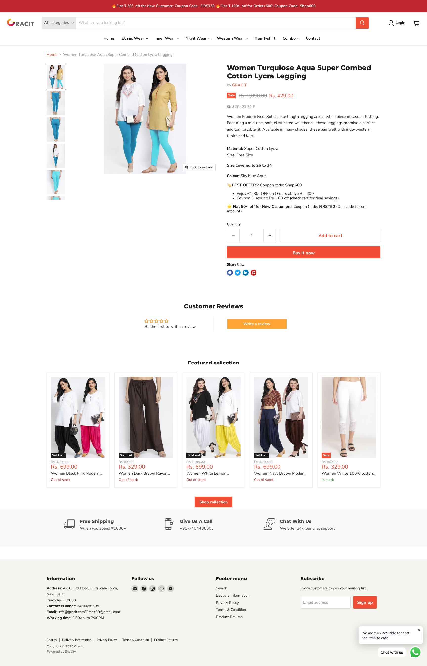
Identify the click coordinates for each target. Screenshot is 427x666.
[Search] (362, 23)
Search (221, 588)
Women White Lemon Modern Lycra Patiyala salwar (212, 473)
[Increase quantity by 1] (270, 235)
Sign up (365, 602)
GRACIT (239, 85)
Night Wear (196, 38)
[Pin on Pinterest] (253, 273)
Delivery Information (233, 595)
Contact (313, 38)
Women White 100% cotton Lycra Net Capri (347, 473)
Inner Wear (165, 38)
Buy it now (304, 253)
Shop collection (213, 502)
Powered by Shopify (61, 651)
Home (108, 38)
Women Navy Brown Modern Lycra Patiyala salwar (280, 473)
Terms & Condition (231, 609)
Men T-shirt (264, 38)
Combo (290, 38)
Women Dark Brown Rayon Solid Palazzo (143, 473)
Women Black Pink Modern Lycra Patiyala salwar (75, 473)
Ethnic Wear (133, 38)
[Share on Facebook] (230, 273)
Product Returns (229, 616)
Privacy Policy (227, 602)
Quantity (234, 224)
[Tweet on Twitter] (238, 273)
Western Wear (231, 38)
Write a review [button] (256, 324)
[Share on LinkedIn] (246, 273)
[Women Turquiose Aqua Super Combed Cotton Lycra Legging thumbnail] (56, 77)
